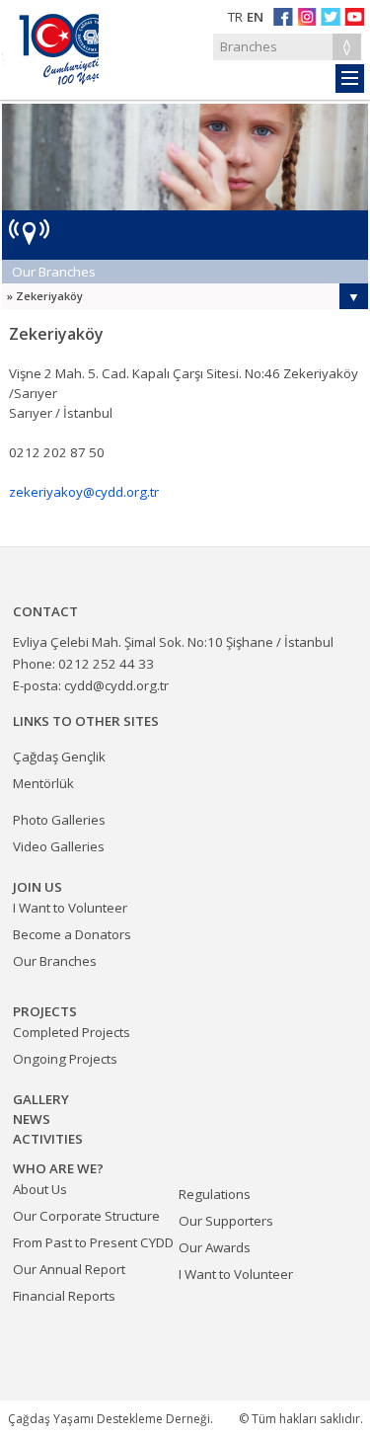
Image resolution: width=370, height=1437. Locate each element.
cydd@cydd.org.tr (116, 685)
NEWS (31, 1119)
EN (255, 17)
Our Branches (54, 271)
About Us (40, 1189)
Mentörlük (43, 783)
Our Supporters (226, 1221)
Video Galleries (59, 846)
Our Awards (215, 1247)
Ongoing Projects (65, 1059)
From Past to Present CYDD (93, 1242)
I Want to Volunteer (236, 1274)
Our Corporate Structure (86, 1216)
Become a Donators (72, 934)
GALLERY (41, 1099)
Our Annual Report (69, 1269)
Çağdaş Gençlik (59, 756)
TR (235, 17)
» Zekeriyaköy (45, 295)
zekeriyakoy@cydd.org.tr (84, 492)
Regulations (215, 1194)
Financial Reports (64, 1296)
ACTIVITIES (48, 1139)
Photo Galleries (59, 820)
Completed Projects (71, 1032)
